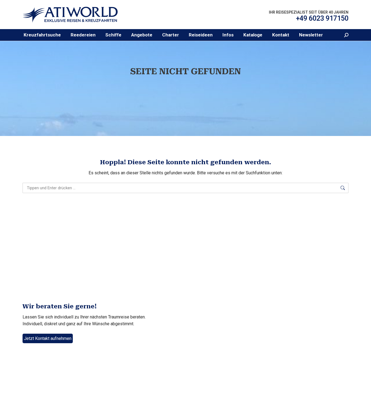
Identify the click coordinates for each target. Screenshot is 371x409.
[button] (83, 35)
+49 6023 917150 (322, 18)
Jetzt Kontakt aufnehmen (47, 338)
